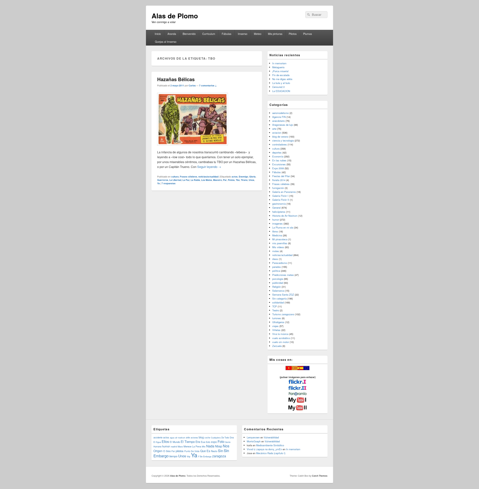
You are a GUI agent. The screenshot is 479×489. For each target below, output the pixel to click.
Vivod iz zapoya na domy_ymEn (264, 449)
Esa (203, 442)
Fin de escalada (280, 75)
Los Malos (206, 180)
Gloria (252, 176)
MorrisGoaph (254, 441)
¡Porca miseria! (280, 71)
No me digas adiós (282, 79)
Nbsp (218, 446)
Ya (158, 183)
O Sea (167, 451)
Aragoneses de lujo (282, 125)
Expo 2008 (278, 168)
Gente (228, 442)
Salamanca (278, 290)
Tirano (244, 180)
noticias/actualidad (208, 176)
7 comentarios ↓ (208, 85)
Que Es (205, 451)
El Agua (157, 441)
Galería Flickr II (280, 199)
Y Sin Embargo (204, 456)
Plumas (307, 34)
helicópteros (278, 211)
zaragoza (219, 456)
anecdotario (278, 121)
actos (235, 176)
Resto (214, 451)
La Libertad (175, 180)
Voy (188, 456)
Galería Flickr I (280, 196)
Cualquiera (216, 437)
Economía (277, 156)
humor (275, 219)
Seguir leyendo (209, 167)
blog (201, 437)
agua (172, 437)
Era (198, 442)
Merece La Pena (192, 446)
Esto (208, 441)
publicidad (277, 283)
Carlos (192, 85)
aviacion (276, 132)
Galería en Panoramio (284, 192)
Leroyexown (253, 437)
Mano (180, 446)
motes (275, 251)
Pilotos (293, 34)
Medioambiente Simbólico (270, 445)
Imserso (242, 34)
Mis (203, 446)
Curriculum (208, 34)
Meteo (257, 34)
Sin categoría (279, 298)
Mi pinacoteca (279, 239)
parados (276, 267)
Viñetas (276, 330)
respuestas (168, 183)
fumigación (278, 188)
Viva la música (280, 334)
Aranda (171, 34)
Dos (232, 437)
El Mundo (175, 442)
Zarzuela (277, 346)
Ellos (165, 441)
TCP (274, 306)
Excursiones (279, 164)
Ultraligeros (278, 322)
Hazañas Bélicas (176, 79)
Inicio (158, 34)
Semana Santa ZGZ (283, 294)
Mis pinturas (275, 34)
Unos (251, 180)
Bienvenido (189, 34)
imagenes (277, 223)
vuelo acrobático (281, 338)
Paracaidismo (279, 263)
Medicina (277, 235)
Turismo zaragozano (283, 314)
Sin (220, 450)
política (276, 271)
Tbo (238, 180)
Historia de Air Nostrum (285, 215)
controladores (279, 144)
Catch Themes (319, 475)
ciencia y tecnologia (283, 140)
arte (274, 128)
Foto (221, 441)
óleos (275, 259)
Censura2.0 (278, 87)
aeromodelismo (280, 113)
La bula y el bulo (281, 83)
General (276, 207)
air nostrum (180, 437)
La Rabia (195, 180)
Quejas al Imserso (165, 41)
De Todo (225, 437)
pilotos (180, 451)
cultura (175, 176)
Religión (276, 286)
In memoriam (279, 63)
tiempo (173, 456)
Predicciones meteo (283, 275)
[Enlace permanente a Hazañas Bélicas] (192, 147)
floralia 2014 (278, 180)
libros (275, 231)
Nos (226, 446)
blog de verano (280, 136)
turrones (276, 318)
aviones (194, 437)
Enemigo (243, 176)
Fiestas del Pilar (281, 176)
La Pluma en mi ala (282, 227)
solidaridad (278, 302)
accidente (157, 437)
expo (214, 442)
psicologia (277, 279)
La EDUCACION (281, 91)
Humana (157, 446)
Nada (210, 445)
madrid (174, 446)
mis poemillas (279, 243)
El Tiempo (188, 441)
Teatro (275, 310)
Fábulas (226, 34)
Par (225, 180)
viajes (275, 326)
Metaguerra (278, 67)
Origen (157, 451)
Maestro (217, 180)
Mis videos (278, 247)
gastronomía (279, 203)
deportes (277, 152)
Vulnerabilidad (271, 437)
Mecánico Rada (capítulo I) (270, 453)
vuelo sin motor (280, 342)
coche (207, 437)
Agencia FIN (279, 117)
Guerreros (162, 180)
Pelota (231, 180)
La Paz (186, 180)
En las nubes (279, 160)
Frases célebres (188, 176)
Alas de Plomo (175, 15)
